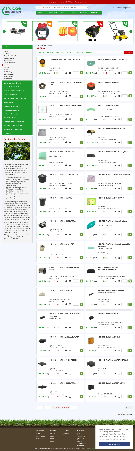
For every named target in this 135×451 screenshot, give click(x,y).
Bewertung (89, 52)
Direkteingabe (40, 438)
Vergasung (7, 53)
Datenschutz (80, 440)
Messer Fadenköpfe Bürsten (13, 87)
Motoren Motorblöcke (11, 114)
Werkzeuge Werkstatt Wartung (15, 98)
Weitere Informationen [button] (117, 439)
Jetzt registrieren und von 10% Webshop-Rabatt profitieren (67, 2)
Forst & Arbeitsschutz (11, 110)
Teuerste (50, 52)
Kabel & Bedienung (9, 76)
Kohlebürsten (8, 79)
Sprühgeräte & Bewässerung (14, 122)
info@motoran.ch (95, 448)
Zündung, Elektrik (9, 58)
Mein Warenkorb (40, 436)
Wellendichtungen (9, 74)
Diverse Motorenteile (10, 63)
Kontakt (94, 12)
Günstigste (40, 52)
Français (65, 435)
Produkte (53, 12)
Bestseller (80, 52)
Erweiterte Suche (81, 445)
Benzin (6, 69)
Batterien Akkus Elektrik (12, 83)
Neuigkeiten (8, 133)
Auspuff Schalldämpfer (10, 56)
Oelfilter (6, 67)
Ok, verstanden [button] (114, 444)
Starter (6, 51)
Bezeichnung (60, 52)
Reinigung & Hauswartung (13, 125)
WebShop (41, 12)
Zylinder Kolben (8, 60)
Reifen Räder (8, 102)
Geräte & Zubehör (10, 118)
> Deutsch (66, 433)
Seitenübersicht (81, 443)
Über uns (83, 12)
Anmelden (39, 433)
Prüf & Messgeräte (10, 95)
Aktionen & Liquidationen (13, 129)
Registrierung (39, 435)
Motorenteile (8, 47)
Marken (64, 12)
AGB (78, 433)
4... (49, 407)
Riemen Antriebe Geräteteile (14, 91)
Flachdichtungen (8, 72)
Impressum (80, 438)
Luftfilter (6, 65)
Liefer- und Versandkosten (84, 435)
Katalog (73, 12)
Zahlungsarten (81, 436)
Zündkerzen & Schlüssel (12, 106)
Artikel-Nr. (70, 52)
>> (75, 407)
